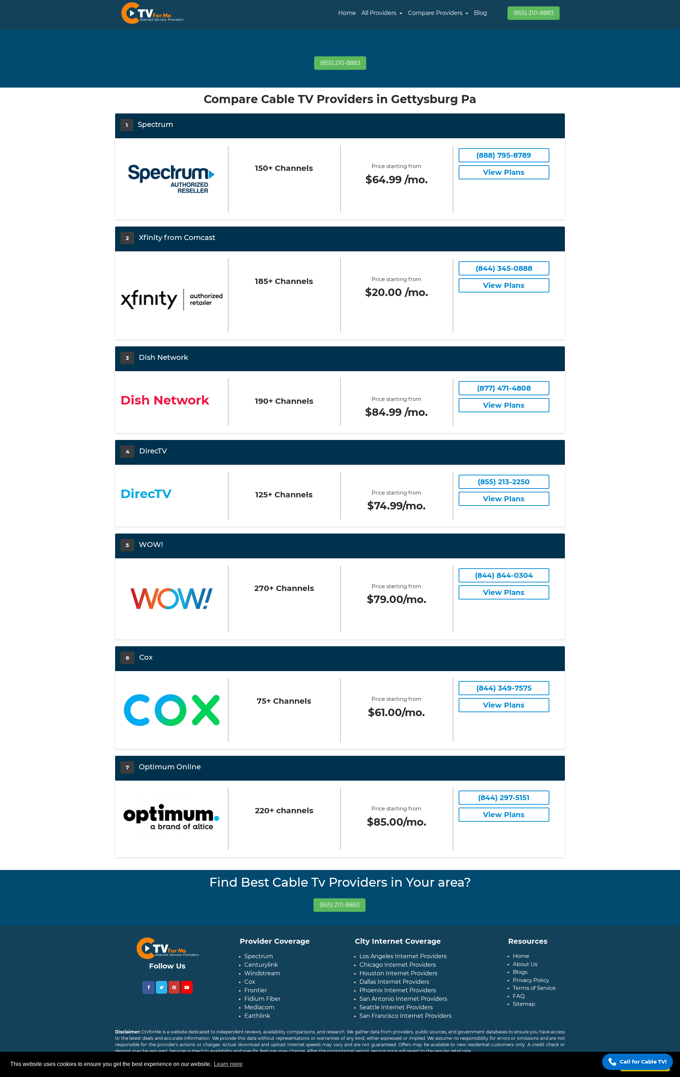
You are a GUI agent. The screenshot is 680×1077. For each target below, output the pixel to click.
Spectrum (258, 956)
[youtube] (187, 987)
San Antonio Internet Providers (403, 998)
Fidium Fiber (262, 998)
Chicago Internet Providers (397, 964)
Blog (480, 13)
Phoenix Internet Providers (397, 990)
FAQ (519, 996)
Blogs (520, 972)
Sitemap (524, 1003)
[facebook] (148, 987)
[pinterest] (174, 987)
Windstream (262, 973)
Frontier (255, 990)
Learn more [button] (228, 1064)
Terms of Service (534, 987)
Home (347, 13)
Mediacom (259, 1007)
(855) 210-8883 (534, 13)
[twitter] (161, 987)
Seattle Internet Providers (396, 1007)
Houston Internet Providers (398, 973)
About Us (525, 964)
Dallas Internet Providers (394, 981)
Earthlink (257, 1015)
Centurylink (261, 964)
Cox (249, 981)
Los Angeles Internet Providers (403, 956)
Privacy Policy (531, 980)
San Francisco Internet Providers (405, 1015)
